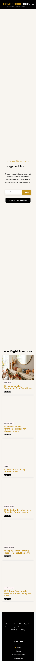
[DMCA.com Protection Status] (18, 635)
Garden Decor (9, 423)
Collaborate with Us (18, 655)
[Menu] (33, 4)
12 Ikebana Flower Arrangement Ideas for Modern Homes (15, 429)
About (19, 647)
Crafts (6, 466)
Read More (7, 391)
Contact (18, 651)
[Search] (29, 4)
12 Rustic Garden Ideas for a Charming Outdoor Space (17, 511)
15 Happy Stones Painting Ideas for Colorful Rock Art (17, 552)
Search (26, 192)
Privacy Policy (18, 658)
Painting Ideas (9, 547)
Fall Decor (7, 383)
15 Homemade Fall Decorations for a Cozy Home (18, 387)
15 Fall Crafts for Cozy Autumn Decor (14, 470)
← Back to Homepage (18, 200)
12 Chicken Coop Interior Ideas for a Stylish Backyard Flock (17, 593)
